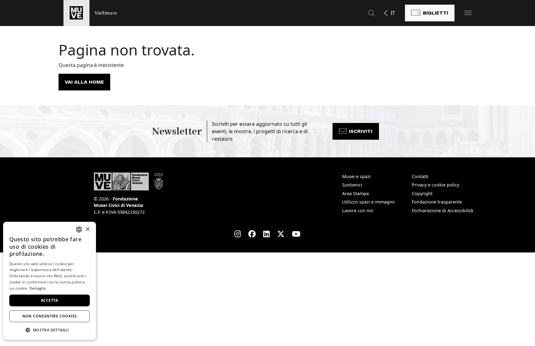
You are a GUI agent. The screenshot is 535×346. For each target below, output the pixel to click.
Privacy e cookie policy (435, 185)
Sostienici (352, 185)
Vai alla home (84, 82)
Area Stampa (355, 193)
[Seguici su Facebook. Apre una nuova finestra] (252, 233)
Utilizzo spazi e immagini (368, 202)
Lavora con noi (357, 210)
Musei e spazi (356, 176)
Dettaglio (37, 288)
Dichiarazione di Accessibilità (442, 210)
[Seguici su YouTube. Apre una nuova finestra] (296, 233)
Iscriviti (360, 131)
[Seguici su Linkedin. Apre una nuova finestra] (266, 233)
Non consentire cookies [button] (49, 316)
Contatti (420, 176)
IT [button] (393, 13)
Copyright (422, 193)
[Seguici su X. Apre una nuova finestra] (281, 233)
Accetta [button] (49, 300)
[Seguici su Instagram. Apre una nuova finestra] (237, 233)
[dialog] (49, 281)
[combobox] (79, 229)
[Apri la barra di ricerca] (371, 13)
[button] (468, 13)
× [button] (87, 229)
